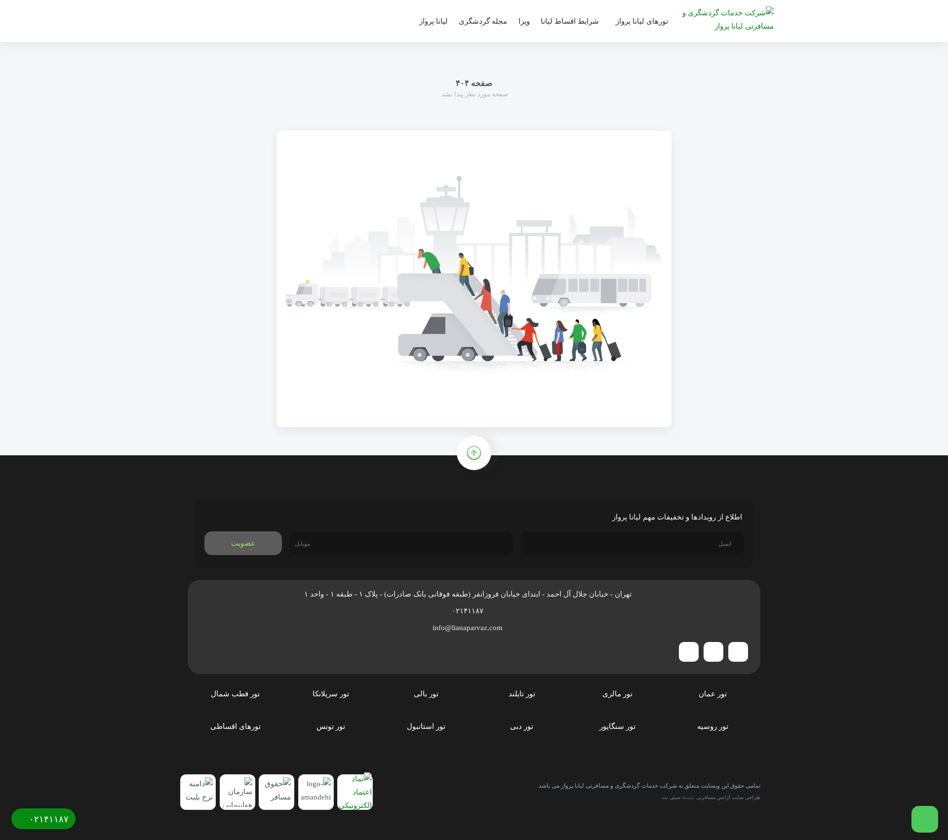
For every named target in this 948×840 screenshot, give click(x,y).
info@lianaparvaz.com (469, 628)
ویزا (524, 21)
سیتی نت (671, 797)
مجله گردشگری (483, 21)
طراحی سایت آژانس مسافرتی (728, 797)
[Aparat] (689, 652)
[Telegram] (738, 652)
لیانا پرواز (433, 21)
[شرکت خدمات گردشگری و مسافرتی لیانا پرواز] (724, 19)
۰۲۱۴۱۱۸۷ (468, 611)
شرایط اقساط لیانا (570, 21)
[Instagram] (713, 652)
